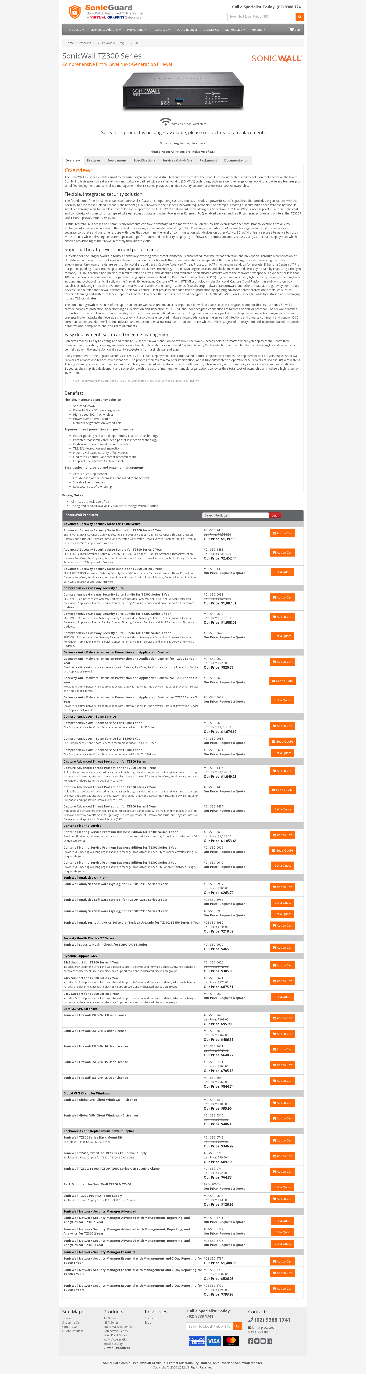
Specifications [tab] (144, 160)
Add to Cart (284, 533)
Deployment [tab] (117, 160)
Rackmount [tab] (208, 160)
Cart (297, 30)
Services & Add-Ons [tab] (177, 160)
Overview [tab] (73, 160)
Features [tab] (94, 160)
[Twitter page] (257, 1342)
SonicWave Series (116, 1331)
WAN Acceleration (116, 1339)
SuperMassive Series (118, 1327)
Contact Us (211, 30)
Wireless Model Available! (188, 124)
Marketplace (234, 30)
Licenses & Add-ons (104, 30)
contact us (214, 132)
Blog (148, 1322)
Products (75, 30)
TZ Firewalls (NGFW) (110, 43)
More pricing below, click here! (183, 143)
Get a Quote (282, 572)
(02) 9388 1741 (290, 6)
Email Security (113, 1344)
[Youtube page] (263, 1342)
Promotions (135, 30)
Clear (275, 516)
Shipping (150, 1318)
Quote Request (186, 30)
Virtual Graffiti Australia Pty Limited (183, 1363)
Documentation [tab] (236, 160)
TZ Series (110, 1318)
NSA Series (111, 1322)
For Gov (257, 30)
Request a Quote (232, 573)
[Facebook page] (251, 1342)
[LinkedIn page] (269, 1342)
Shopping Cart (72, 1322)
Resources (160, 30)
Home (69, 43)
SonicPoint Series (115, 1335)
